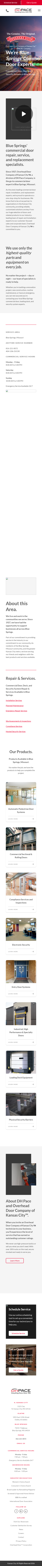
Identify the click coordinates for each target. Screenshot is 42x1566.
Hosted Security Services (16, 731)
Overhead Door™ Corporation (21, 1545)
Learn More (14, 1260)
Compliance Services (14, 726)
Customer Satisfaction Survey (21, 1525)
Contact (21, 1537)
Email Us (21, 1443)
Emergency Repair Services (16, 711)
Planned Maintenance (14, 705)
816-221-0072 (21, 1439)
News (21, 1529)
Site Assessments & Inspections (18, 721)
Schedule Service (10, 2)
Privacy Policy (21, 1541)
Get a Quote (32, 2)
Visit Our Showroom (21, 1522)
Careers (21, 1533)
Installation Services (14, 700)
